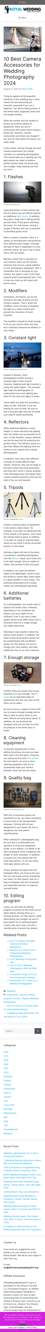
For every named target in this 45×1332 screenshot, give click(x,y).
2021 (6, 1068)
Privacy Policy (31, 1327)
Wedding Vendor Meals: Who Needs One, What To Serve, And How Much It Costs (22, 1219)
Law (6, 1101)
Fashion (7, 1080)
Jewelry (7, 1097)
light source (22, 216)
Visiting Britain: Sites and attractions (21, 1192)
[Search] (38, 1031)
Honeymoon (9, 1089)
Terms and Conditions (16, 1327)
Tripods (25, 998)
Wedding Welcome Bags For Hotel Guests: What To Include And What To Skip (22, 1209)
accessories (12, 995)
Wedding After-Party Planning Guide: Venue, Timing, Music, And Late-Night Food (22, 1184)
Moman (15, 558)
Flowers (7, 1084)
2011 (6, 1056)
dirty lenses (32, 758)
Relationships (10, 1113)
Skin (6, 1117)
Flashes (16, 998)
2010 (6, 1052)
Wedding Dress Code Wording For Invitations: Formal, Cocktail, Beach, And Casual (21, 1199)
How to (7, 1093)
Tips (6, 1125)
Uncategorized (11, 1129)
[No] (42, 1322)
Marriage (8, 1109)
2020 (6, 1064)
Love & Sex (9, 1105)
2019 (6, 1060)
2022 (6, 1072)
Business (8, 1076)
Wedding (11, 991)
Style (6, 1121)
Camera (23, 995)
